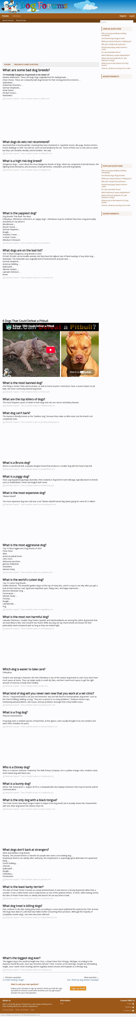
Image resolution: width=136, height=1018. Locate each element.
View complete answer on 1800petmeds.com (38, 405)
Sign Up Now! (78, 988)
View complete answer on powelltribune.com (38, 469)
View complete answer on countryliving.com (37, 628)
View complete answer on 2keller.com (35, 98)
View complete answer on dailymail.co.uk (36, 153)
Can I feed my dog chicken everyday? (83, 980)
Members (17, 16)
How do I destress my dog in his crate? (115, 68)
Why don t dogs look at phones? (113, 44)
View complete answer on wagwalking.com (37, 609)
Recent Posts (21, 20)
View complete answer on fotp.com (34, 686)
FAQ (61, 1003)
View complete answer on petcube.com (36, 879)
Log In (132, 16)
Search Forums (8, 20)
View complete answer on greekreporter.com (38, 705)
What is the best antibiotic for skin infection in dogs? (114, 59)
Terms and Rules (22, 1010)
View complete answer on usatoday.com (36, 970)
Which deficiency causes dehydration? (115, 55)
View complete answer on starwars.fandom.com (39, 726)
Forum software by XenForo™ (20, 1015)
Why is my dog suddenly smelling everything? (113, 34)
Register (123, 16)
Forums (5, 16)
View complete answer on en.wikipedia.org (37, 776)
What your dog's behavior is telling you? (116, 41)
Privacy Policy (8, 1010)
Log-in (129, 1003)
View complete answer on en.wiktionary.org (37, 485)
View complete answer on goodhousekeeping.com (40, 422)
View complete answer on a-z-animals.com (37, 277)
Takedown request (12, 98)
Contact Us (127, 1010)
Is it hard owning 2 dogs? (13, 980)
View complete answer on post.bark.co (35, 243)
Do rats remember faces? (111, 52)
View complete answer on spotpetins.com (37, 572)
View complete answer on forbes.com (35, 392)
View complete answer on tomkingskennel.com (38, 504)
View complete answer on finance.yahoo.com (38, 809)
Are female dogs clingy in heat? (113, 38)
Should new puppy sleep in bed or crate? (114, 48)
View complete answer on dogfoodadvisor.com (39, 917)
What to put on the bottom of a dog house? (114, 64)
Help (32, 1010)
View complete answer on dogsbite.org (36, 170)
